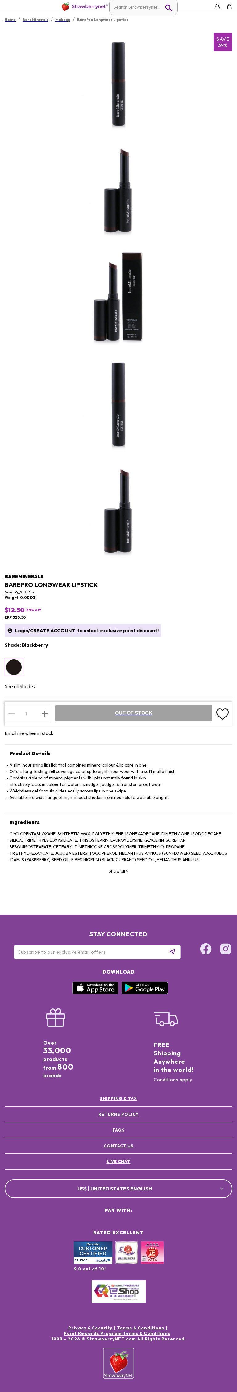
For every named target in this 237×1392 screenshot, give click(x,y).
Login (21, 630)
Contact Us (119, 1145)
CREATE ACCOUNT (52, 630)
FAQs (119, 1130)
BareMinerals (24, 576)
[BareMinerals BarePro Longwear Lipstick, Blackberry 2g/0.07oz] (14, 667)
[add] (45, 713)
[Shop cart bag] (229, 7)
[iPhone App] (95, 992)
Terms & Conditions (140, 1328)
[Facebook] (206, 950)
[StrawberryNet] (83, 6)
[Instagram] (225, 950)
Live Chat (119, 1161)
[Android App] (145, 992)
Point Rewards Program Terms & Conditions (117, 1333)
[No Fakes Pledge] (152, 1259)
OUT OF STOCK (133, 713)
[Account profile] (217, 7)
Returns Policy (118, 1114)
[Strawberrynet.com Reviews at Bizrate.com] (93, 1262)
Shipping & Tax (118, 1098)
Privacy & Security (90, 1328)
